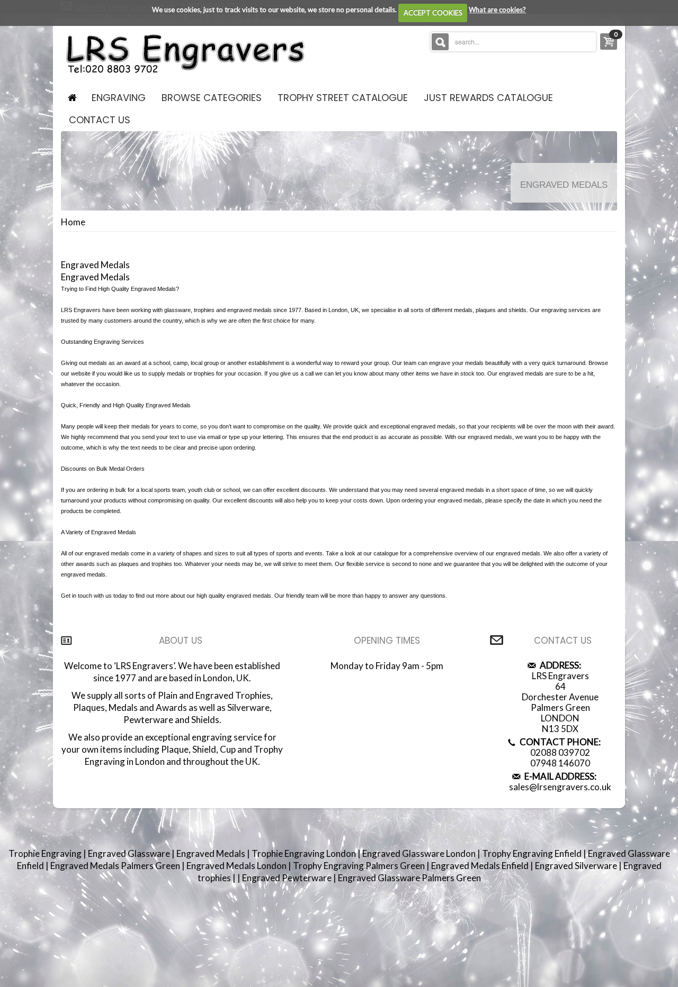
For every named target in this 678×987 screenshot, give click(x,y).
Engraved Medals (211, 853)
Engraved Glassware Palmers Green (409, 877)
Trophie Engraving (45, 853)
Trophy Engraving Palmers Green (359, 865)
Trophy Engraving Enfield (532, 853)
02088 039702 (560, 752)
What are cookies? (497, 9)
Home (73, 222)
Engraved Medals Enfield (480, 865)
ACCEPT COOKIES (433, 12)
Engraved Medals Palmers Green (116, 865)
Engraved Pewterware (287, 877)
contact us (99, 119)
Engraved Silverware (577, 865)
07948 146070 (560, 763)
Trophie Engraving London (305, 853)
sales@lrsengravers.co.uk (560, 786)
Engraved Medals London (237, 865)
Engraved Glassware (130, 853)
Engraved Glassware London (419, 853)
